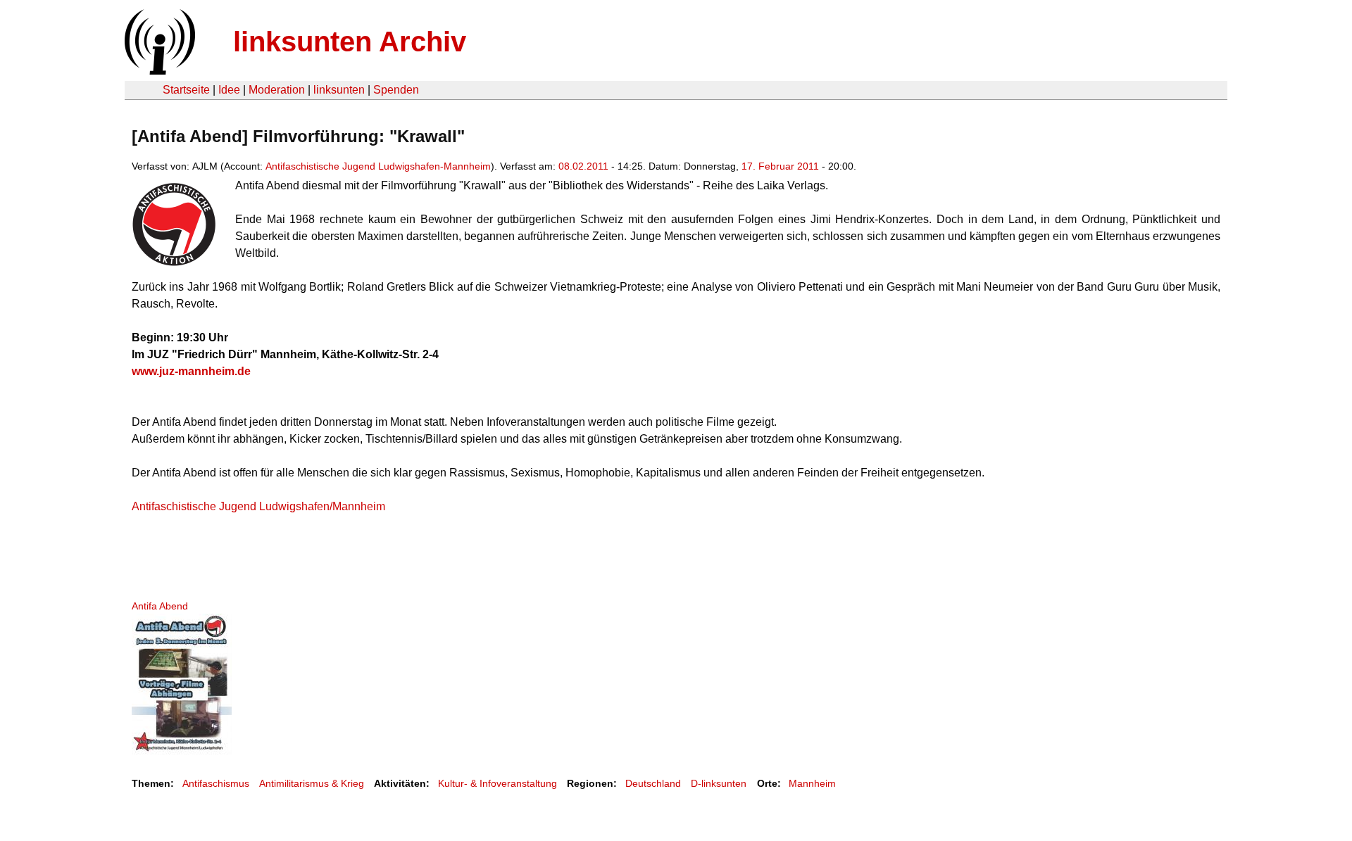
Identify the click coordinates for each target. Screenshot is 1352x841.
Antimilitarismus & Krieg (311, 783)
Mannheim (812, 783)
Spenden (396, 90)
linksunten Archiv (349, 41)
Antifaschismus (215, 783)
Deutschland (653, 783)
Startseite (186, 90)
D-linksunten (718, 783)
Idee (229, 90)
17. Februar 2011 (780, 166)
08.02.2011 (583, 166)
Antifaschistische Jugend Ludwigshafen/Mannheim (258, 506)
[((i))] (158, 71)
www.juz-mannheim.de (191, 371)
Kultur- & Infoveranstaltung (497, 783)
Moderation (277, 90)
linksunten (339, 90)
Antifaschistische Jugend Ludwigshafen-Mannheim (378, 166)
